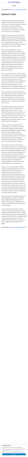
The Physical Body (19, 9)
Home (14, 5)
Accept (14, 454)
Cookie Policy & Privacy (19, 452)
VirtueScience (14, 2)
